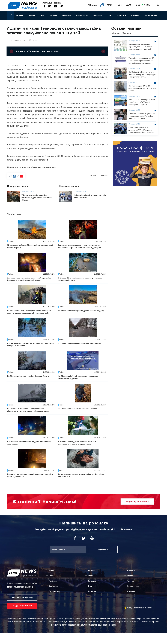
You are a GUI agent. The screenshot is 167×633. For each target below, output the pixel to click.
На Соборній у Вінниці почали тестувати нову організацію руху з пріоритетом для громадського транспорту (142, 74)
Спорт (109, 15)
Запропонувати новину (22, 597)
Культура (97, 15)
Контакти (131, 591)
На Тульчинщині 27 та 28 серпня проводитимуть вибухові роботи (142, 88)
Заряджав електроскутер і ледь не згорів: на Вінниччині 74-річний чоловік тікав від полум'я (79, 246)
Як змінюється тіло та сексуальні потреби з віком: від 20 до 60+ (81, 475)
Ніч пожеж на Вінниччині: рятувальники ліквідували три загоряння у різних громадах (28, 410)
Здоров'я (121, 15)
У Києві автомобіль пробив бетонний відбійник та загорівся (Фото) (37, 197)
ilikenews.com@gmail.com (20, 587)
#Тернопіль (33, 51)
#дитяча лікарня (50, 51)
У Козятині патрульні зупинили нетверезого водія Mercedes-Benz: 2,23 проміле (142, 115)
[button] (11, 51)
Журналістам (133, 586)
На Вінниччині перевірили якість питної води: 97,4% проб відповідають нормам (142, 102)
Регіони (31, 15)
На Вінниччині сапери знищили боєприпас (77, 409)
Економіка (66, 15)
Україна (19, 15)
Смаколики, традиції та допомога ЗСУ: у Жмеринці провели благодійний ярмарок (141, 129)
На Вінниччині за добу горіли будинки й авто (28, 376)
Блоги (90, 576)
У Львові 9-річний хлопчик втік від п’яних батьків (90, 196)
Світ (42, 15)
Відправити (103, 549)
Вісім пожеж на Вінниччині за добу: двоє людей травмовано (29, 442)
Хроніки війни (151, 15)
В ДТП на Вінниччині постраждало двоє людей (79, 343)
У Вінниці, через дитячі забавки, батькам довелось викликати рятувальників (77, 442)
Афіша (130, 576)
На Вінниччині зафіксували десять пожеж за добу (81, 311)
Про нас (130, 581)
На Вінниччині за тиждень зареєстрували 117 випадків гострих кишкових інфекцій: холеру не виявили (140, 46)
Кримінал (135, 15)
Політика (53, 15)
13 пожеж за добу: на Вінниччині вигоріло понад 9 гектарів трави (30, 246)
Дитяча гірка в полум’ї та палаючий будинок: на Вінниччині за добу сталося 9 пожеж (29, 279)
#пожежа (20, 51)
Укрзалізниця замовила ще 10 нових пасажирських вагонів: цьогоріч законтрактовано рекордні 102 (141, 60)
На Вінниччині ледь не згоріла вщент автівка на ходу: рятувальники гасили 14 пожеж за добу (29, 312)
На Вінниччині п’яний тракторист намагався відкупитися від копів (78, 377)
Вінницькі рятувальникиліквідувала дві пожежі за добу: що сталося (30, 475)
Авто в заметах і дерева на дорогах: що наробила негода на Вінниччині (30, 344)
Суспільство (82, 15)
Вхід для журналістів (22, 606)
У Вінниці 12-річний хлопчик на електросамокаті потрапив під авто (80, 279)
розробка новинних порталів (143, 608)
